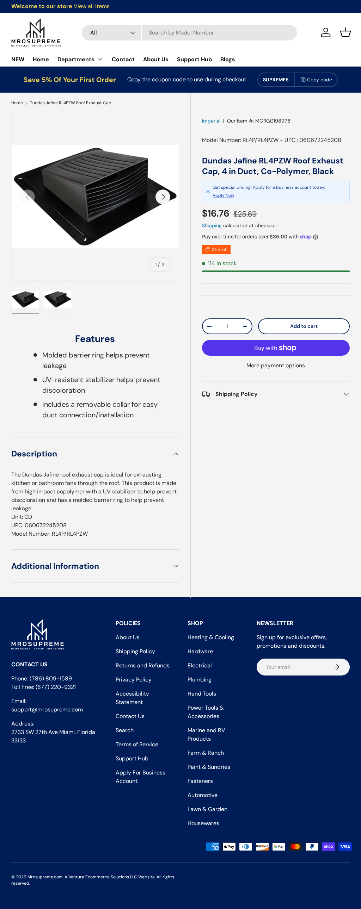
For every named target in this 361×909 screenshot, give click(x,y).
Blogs (227, 59)
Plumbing (200, 679)
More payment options (275, 365)
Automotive (203, 795)
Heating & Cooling (211, 637)
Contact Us (130, 716)
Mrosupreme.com (45, 877)
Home (41, 59)
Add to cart (304, 326)
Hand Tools (202, 693)
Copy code (319, 79)
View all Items (92, 6)
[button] (345, 32)
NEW (17, 59)
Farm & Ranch (206, 753)
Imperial (211, 121)
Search (125, 730)
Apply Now (223, 195)
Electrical (200, 665)
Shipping (212, 225)
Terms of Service (137, 744)
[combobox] (189, 33)
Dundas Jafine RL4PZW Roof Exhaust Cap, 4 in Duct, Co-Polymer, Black (72, 103)
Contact (123, 59)
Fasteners (200, 781)
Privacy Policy (134, 679)
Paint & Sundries (209, 767)
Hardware (200, 651)
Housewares (203, 823)
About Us (156, 59)
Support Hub (194, 59)
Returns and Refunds (143, 665)
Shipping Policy (135, 651)
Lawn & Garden (207, 809)
